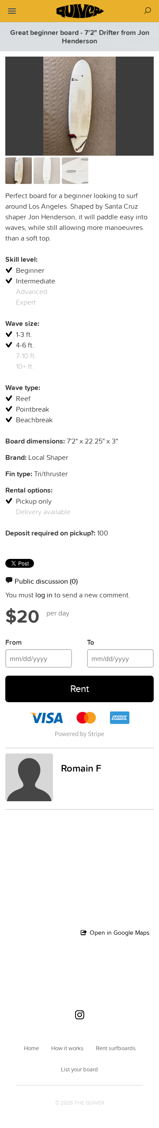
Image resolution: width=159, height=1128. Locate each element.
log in (44, 595)
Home (31, 1048)
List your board (79, 1069)
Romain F (81, 768)
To (90, 642)
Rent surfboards (116, 1048)
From (13, 642)
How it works (67, 1048)
